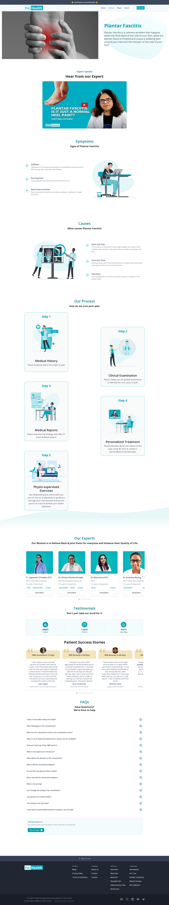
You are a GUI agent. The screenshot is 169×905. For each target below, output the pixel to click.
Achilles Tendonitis (137, 877)
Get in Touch (34, 830)
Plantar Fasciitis (136, 881)
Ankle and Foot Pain (118, 885)
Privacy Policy (77, 873)
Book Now (140, 8)
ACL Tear (133, 873)
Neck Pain (114, 873)
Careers (94, 873)
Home (103, 8)
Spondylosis (134, 869)
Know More (39, 593)
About (126, 8)
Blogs (119, 8)
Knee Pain (114, 869)
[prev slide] (27, 577)
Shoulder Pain (116, 881)
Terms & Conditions (79, 877)
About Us (94, 869)
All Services (115, 889)
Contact (94, 877)
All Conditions (135, 885)
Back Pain (114, 877)
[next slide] (142, 577)
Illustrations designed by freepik (64, 901)
